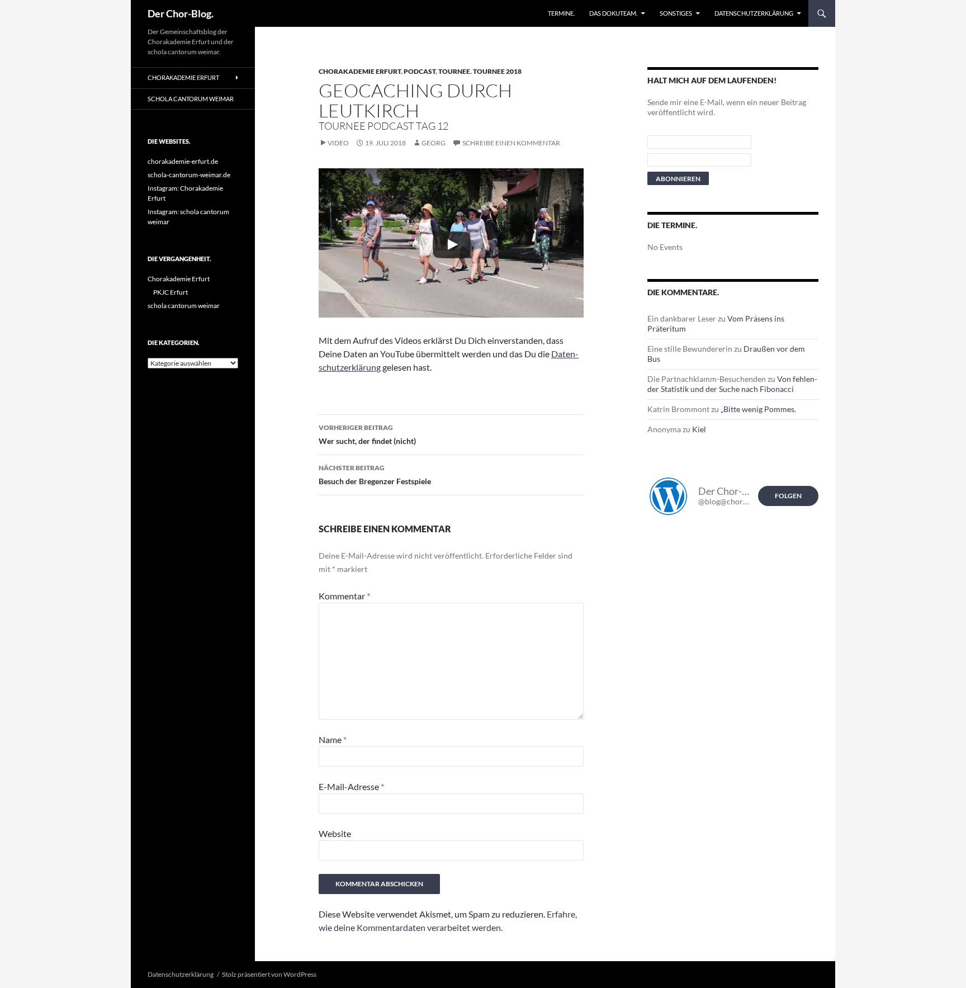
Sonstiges (676, 13)
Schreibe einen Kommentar (511, 143)
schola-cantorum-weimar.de (189, 175)
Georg (434, 143)
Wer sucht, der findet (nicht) (367, 434)
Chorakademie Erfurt (360, 71)
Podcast (419, 71)
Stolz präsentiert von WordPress (269, 974)
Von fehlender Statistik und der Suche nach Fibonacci (732, 384)
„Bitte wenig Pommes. (758, 409)
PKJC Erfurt (170, 292)
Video (338, 143)
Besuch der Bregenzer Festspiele (375, 475)
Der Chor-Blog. (181, 13)
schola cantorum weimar (191, 98)
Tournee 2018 (497, 71)
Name (333, 739)
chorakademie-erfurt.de (183, 161)
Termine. (561, 13)
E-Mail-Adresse (351, 786)
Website (335, 833)
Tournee (454, 71)
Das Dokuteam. (613, 13)
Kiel (699, 429)
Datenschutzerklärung (753, 13)
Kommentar (344, 595)
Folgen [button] (788, 495)
